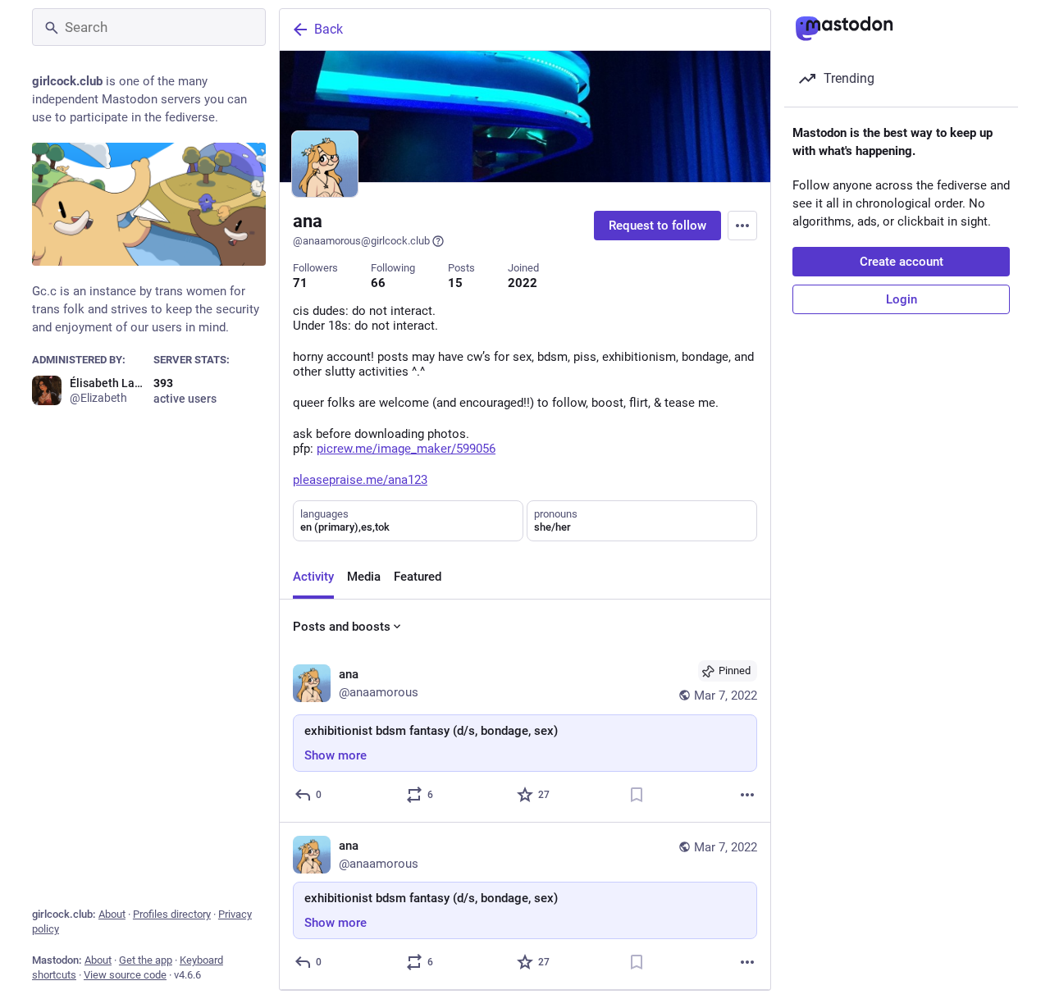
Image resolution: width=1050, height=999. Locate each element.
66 (378, 283)
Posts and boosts (341, 626)
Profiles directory (172, 914)
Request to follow (657, 225)
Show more (335, 755)
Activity (313, 576)
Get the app (145, 960)
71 (300, 283)
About (112, 914)
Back (328, 29)
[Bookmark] (636, 795)
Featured (417, 576)
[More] (747, 795)
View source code (125, 975)
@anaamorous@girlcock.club (361, 241)
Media (364, 576)
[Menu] (742, 225)
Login (901, 299)
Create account (901, 261)
